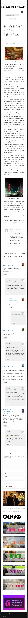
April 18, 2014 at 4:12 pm (11, 344)
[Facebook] (9, 518)
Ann (4, 365)
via (15, 61)
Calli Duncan (8, 39)
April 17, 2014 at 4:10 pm (8, 265)
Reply (5, 274)
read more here (18, 511)
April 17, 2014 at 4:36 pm (8, 330)
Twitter (12, 19)
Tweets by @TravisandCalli (8, 592)
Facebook (10, 19)
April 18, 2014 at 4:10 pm (11, 281)
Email (7, 477)
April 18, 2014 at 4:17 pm (11, 389)
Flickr (18, 19)
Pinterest (15, 19)
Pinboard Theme (11, 614)
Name (7, 473)
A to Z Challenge (9, 43)
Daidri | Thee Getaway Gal (9, 409)
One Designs (18, 614)
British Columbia (16, 43)
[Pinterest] (14, 518)
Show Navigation (22, 12)
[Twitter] (5, 518)
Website (6, 480)
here (20, 224)
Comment (7, 461)
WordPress (5, 616)
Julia (4, 329)
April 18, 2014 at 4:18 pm (11, 432)
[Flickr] (18, 518)
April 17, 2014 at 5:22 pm (8, 366)
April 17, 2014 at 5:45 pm (8, 411)
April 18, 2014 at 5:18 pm (13, 300)
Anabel (5, 264)
